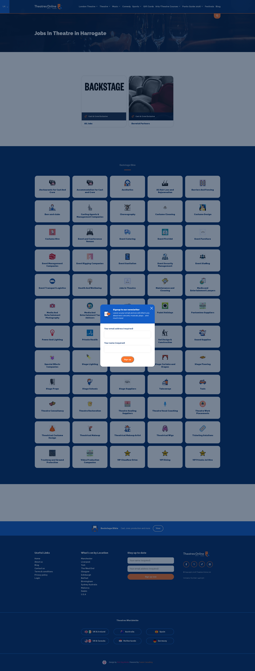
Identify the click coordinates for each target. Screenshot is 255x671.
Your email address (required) (118, 329)
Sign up (127, 359)
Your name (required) (114, 343)
